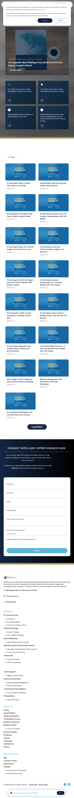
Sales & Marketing (10, 638)
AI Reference (8, 744)
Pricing (6, 710)
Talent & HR (8, 656)
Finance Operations (14, 686)
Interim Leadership (14, 662)
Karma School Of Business (16, 770)
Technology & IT (10, 672)
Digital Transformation (15, 675)
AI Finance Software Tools (16, 625)
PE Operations (9, 696)
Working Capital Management (18, 683)
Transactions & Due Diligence (15, 689)
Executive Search (13, 659)
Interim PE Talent (13, 700)
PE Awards (8, 735)
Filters (12, 157)
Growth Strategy (13, 632)
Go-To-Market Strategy (15, 635)
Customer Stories (10, 761)
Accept (45, 20)
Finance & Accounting (12, 679)
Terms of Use (33, 785)
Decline (60, 20)
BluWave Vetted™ (10, 725)
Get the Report (16, 70)
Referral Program (10, 732)
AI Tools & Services (11, 615)
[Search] (60, 793)
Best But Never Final (14, 773)
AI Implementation (13, 622)
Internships (8, 741)
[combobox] (34, 793)
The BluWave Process (12, 719)
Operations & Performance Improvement (19, 645)
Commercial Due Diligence (16, 693)
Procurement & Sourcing (16, 652)
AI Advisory (11, 619)
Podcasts (7, 767)
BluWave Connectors (12, 722)
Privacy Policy (41, 9)
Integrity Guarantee (11, 716)
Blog (5, 758)
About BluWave (9, 713)
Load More (37, 426)
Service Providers (13, 729)
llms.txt (6, 747)
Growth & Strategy (11, 628)
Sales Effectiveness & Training (18, 642)
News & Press (9, 764)
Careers (7, 738)
